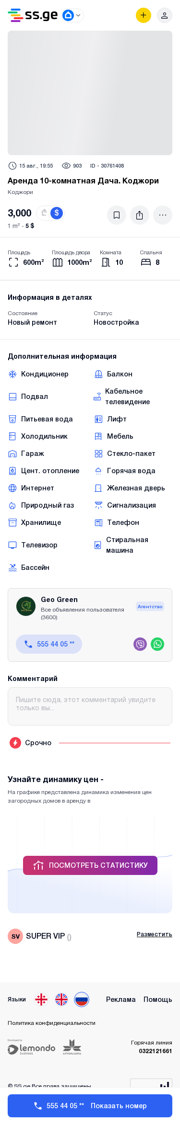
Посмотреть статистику (98, 865)
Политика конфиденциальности (52, 1022)
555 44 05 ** (55, 644)
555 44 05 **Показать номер (97, 1106)
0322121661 (155, 1051)
